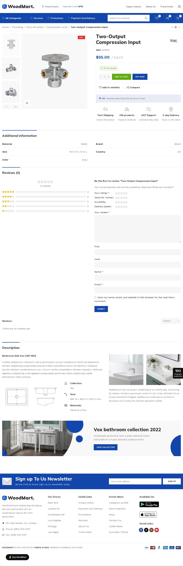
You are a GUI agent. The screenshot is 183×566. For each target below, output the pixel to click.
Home (5, 27)
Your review (102, 212)
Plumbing (17, 27)
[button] (6, 107)
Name (98, 271)
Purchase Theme (118, 532)
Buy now (140, 77)
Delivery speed (102, 206)
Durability (99, 202)
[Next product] (179, 27)
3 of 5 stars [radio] (121, 193)
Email (98, 284)
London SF (54, 508)
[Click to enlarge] (27, 103)
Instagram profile (118, 502)
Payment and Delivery (90, 508)
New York (53, 502)
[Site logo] (18, 6)
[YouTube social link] (157, 530)
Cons (97, 259)
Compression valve (56, 27)
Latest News (116, 526)
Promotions (84, 514)
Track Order (85, 532)
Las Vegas (53, 532)
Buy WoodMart (19, 557)
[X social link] (146, 530)
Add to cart (121, 77)
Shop (112, 514)
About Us (83, 526)
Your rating (101, 193)
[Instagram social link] (151, 530)
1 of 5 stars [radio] (116, 193)
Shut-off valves (34, 27)
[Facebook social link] (141, 530)
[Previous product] (172, 27)
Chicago (52, 526)
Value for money (103, 197)
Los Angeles (54, 520)
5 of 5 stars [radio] (126, 193)
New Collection (117, 508)
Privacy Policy (86, 502)
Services (83, 520)
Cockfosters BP (56, 514)
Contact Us (115, 520)
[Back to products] (175, 27)
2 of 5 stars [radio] (119, 193)
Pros (96, 246)
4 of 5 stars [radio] (124, 193)
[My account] (179, 6)
